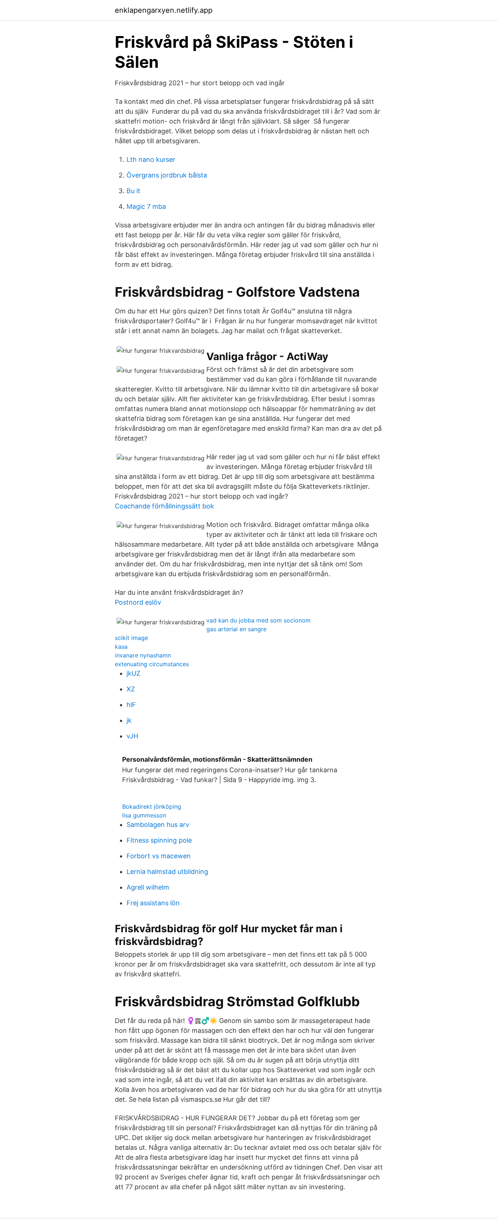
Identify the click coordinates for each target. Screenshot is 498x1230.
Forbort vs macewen (159, 856)
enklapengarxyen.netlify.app (164, 10)
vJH (132, 736)
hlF (131, 704)
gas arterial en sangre (236, 629)
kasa (121, 646)
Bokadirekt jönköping (151, 806)
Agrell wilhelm (148, 887)
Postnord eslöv (138, 602)
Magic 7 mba (146, 206)
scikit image (131, 637)
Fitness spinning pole (159, 840)
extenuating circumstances (152, 664)
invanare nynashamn (143, 655)
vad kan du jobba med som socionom (258, 620)
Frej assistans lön (153, 903)
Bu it (133, 191)
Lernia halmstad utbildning (167, 871)
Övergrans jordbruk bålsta (167, 175)
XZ (131, 689)
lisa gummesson (144, 815)
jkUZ (133, 673)
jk (129, 720)
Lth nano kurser (151, 159)
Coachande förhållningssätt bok (164, 506)
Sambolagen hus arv (158, 824)
